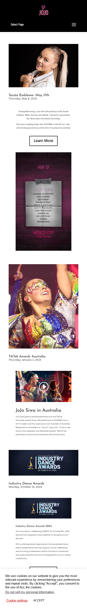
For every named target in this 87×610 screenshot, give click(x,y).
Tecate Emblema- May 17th (29, 95)
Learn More (43, 141)
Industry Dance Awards (26, 483)
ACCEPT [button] (39, 600)
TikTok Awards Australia (27, 356)
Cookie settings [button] (17, 600)
